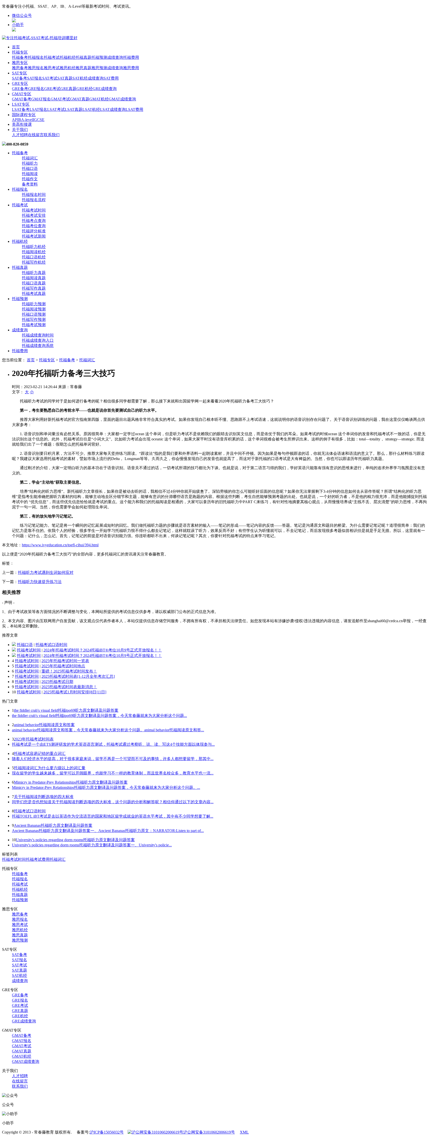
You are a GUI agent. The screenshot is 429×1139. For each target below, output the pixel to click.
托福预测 (99, 57)
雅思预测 (99, 68)
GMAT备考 (21, 99)
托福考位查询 (34, 226)
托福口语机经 (34, 257)
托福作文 (30, 179)
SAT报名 (34, 78)
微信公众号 (22, 15)
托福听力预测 (34, 304)
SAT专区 (19, 73)
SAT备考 (19, 78)
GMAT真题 (79, 99)
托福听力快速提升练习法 (40, 582)
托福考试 (52, 57)
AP (14, 120)
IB (19, 120)
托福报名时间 (34, 194)
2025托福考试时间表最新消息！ (69, 687)
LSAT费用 (134, 109)
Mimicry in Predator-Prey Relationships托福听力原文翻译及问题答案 (71, 782)
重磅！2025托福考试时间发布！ (69, 671)
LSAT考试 (56, 109)
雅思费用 (131, 68)
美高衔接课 (22, 124)
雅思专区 (20, 63)
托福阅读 (30, 174)
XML (244, 1132)
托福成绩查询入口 (38, 340)
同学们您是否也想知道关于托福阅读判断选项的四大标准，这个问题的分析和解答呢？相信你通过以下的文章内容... (113, 802)
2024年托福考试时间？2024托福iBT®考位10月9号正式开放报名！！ (102, 650)
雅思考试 (52, 68)
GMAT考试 (60, 99)
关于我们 (20, 129)
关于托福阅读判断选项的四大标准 (43, 797)
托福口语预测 (34, 314)
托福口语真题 (34, 283)
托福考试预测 (34, 325)
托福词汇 (30, 158)
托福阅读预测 (34, 309)
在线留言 (36, 135)
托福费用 (131, 57)
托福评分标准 (34, 231)
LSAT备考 (21, 109)
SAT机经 (80, 78)
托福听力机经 (34, 247)
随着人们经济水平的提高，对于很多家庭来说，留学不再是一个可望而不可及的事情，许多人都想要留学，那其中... (113, 759)
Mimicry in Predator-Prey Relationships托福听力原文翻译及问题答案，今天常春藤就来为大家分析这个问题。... (106, 787)
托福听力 (30, 163)
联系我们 (52, 135)
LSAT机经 (91, 109)
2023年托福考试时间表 (34, 739)
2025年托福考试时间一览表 (65, 661)
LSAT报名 (38, 109)
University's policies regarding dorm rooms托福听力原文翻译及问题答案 (75, 840)
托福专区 (20, 52)
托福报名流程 (34, 200)
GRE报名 (36, 89)
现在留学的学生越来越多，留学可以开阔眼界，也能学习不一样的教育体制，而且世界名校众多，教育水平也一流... (113, 773)
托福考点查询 (34, 220)
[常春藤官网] (39, 38)
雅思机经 (67, 68)
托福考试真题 (34, 293)
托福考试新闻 (34, 236)
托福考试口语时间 (51, 645)
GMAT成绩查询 (122, 99)
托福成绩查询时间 (38, 335)
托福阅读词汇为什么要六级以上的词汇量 (49, 768)
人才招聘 (20, 135)
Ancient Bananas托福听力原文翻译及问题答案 (53, 825)
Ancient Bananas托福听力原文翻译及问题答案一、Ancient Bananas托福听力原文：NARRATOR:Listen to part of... (108, 831)
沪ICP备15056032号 (107, 1132)
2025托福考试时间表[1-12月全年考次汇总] (78, 676)
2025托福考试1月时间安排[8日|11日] (74, 692)
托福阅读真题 (34, 278)
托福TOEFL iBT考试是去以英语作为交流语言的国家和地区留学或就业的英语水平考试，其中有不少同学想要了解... (112, 816)
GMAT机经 (99, 99)
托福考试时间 (34, 210)
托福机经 (67, 57)
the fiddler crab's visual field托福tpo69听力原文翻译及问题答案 (66, 710)
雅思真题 (83, 68)
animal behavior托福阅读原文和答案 (44, 725)
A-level (27, 120)
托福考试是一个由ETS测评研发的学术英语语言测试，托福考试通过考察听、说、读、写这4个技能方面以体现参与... (113, 744)
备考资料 (30, 184)
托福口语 (30, 168)
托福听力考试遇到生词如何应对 (45, 572)
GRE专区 (20, 83)
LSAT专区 (21, 104)
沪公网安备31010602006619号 (209, 1132)
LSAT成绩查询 (113, 109)
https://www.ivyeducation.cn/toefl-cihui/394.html (60, 545)
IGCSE (38, 120)
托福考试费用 (38, 859)
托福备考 (20, 57)
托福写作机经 (34, 262)
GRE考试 (52, 89)
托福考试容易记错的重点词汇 (40, 753)
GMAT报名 (41, 99)
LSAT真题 (73, 109)
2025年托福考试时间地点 (63, 666)
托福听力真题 (34, 273)
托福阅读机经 (34, 252)
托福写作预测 (34, 319)
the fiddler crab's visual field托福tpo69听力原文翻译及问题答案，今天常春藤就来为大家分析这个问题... (99, 715)
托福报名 (36, 57)
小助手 (18, 25)
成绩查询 (115, 57)
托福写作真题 (34, 288)
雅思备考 (20, 68)
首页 (16, 47)
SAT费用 (111, 78)
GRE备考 (20, 89)
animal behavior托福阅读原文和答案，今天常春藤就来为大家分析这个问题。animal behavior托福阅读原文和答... (108, 730)
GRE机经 (84, 89)
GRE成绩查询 (105, 89)
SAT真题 (64, 78)
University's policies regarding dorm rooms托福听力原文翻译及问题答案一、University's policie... (92, 845)
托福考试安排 (34, 215)
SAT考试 (49, 78)
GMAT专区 (21, 94)
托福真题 (83, 57)
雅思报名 (36, 68)
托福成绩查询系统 (38, 345)
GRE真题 (68, 89)
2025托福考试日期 (57, 681)
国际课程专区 (24, 115)
